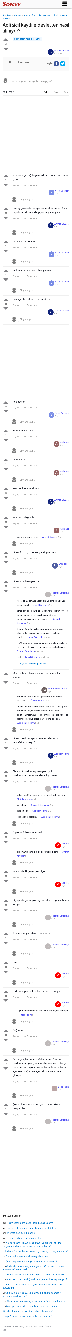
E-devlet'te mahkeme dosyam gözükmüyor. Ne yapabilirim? (37, 1251)
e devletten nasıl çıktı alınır (27, 39)
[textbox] (39, 81)
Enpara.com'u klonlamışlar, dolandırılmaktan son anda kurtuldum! (33, 1286)
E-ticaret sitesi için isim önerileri (24, 1238)
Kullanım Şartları (36, 1326)
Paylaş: (16, 185)
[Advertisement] (36, 135)
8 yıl (56, 193)
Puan (66, 92)
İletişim (48, 1326)
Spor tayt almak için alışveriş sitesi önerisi (28, 1256)
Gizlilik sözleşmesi (20, 1326)
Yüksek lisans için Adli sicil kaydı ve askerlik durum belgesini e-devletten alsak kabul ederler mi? (32, 1245)
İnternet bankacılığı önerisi (20, 1233)
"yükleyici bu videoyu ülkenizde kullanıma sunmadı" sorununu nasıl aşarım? (32, 1294)
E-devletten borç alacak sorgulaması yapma (29, 1223)
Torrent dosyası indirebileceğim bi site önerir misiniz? (35, 1275)
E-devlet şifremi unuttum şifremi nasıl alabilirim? (31, 1228)
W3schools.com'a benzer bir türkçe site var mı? (28, 1311)
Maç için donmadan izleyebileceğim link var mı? (32, 1306)
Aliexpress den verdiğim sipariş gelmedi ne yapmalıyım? (36, 1280)
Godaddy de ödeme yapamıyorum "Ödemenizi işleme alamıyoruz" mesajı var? (33, 1268)
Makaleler (7, 1326)
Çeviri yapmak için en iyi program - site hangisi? (31, 1261)
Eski (46, 92)
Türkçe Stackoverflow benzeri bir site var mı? (27, 1316)
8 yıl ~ (58, 53)
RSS (4, 1330)
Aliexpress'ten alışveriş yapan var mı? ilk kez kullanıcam (36, 1301)
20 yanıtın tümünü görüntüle (32, 663)
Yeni (55, 92)
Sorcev (23, 5)
